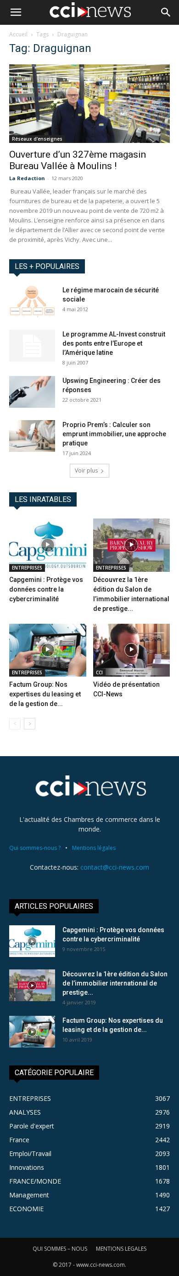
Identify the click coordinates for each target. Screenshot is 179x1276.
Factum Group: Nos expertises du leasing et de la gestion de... (45, 694)
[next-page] (29, 723)
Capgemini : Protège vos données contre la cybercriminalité (46, 589)
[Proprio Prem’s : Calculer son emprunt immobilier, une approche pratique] (32, 436)
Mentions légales (94, 848)
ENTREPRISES (27, 567)
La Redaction (27, 178)
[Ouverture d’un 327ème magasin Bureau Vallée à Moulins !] (89, 103)
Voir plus (86, 470)
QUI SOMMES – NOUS (60, 1249)
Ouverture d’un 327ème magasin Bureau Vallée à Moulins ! (77, 160)
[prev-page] (15, 723)
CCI (99, 672)
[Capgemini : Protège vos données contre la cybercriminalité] (47, 544)
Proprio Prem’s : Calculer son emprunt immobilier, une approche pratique (114, 434)
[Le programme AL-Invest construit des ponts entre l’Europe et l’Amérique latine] (32, 346)
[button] (15, 12)
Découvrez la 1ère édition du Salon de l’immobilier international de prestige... (115, 983)
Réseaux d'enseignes (37, 139)
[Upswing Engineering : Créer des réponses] (32, 392)
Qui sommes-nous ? (35, 848)
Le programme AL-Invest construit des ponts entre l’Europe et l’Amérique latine (113, 343)
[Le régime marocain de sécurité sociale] (32, 301)
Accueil (18, 34)
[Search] (166, 12)
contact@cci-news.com (114, 867)
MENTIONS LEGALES (121, 1249)
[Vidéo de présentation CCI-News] (131, 650)
